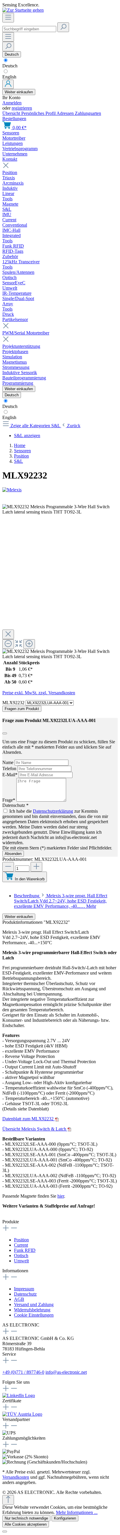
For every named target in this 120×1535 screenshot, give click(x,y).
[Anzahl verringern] (8, 867)
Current (21, 1245)
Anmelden (12, 102)
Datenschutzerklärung (53, 811)
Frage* (9, 800)
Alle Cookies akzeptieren (26, 1524)
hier (60, 1196)
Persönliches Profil (39, 113)
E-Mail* (10, 774)
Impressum (24, 1288)
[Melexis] (60, 490)
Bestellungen (14, 118)
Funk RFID (25, 1250)
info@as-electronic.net (66, 1372)
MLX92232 (14, 702)
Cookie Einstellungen (34, 1315)
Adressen (66, 113)
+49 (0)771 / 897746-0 (23, 1372)
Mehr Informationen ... (77, 1512)
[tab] (60, 901)
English (9, 76)
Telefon (9, 768)
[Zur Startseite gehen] (23, 10)
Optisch (21, 1255)
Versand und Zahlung (34, 1304)
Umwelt (21, 1260)
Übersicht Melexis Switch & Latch (34, 1128)
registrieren (22, 108)
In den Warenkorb (30, 879)
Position (21, 1239)
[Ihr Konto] (8, 84)
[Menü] (8, 17)
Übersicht (11, 113)
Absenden (13, 853)
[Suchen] (63, 27)
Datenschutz (25, 1294)
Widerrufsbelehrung (32, 1309)
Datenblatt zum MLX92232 (28, 1118)
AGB (19, 1299)
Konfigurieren (65, 1518)
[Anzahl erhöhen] (36, 867)
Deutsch (9, 65)
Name (8, 762)
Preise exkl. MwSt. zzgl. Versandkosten (38, 692)
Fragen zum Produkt (22, 709)
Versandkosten (15, 1477)
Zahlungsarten (88, 113)
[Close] (8, 634)
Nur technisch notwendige (26, 1518)
